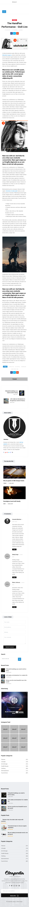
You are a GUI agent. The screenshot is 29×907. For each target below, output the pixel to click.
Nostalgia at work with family (11, 501)
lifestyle (11, 366)
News (4, 503)
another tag (14, 369)
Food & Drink (4, 773)
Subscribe (13, 895)
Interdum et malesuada (11, 191)
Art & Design (4, 764)
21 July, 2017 (11, 483)
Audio (14, 20)
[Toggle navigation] (4, 11)
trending (23, 366)
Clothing (3, 768)
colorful (17, 366)
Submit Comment (10, 647)
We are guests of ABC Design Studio (13, 480)
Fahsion (3, 759)
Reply (14, 549)
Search (15, 2)
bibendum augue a (7, 55)
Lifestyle (3, 761)
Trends (4, 483)
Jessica (5, 439)
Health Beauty (4, 766)
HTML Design (19, 901)
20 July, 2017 (10, 503)
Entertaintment (5, 770)
